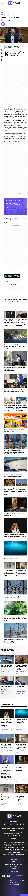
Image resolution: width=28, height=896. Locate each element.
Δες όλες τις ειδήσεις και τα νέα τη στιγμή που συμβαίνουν (16, 300)
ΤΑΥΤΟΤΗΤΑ (14, 859)
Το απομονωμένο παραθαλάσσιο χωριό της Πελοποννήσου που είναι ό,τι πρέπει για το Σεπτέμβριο (14, 346)
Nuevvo (17, 884)
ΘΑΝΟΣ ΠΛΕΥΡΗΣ (14, 281)
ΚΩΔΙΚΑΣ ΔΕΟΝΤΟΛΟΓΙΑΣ (14, 869)
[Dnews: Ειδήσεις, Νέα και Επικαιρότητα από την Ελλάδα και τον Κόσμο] (14, 3)
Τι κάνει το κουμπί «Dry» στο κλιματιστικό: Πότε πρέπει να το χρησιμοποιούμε (9, 573)
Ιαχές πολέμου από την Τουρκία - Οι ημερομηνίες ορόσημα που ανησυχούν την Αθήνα (9, 322)
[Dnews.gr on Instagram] (11, 824)
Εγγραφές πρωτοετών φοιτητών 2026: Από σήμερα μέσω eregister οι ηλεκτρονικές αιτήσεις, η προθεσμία (14, 369)
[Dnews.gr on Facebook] (5, 824)
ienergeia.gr (18, 729)
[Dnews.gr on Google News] (17, 824)
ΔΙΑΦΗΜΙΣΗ (14, 861)
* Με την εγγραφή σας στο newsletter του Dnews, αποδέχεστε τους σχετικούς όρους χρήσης (15, 212)
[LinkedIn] (1, 53)
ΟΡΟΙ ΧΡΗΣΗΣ (14, 863)
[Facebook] (1, 46)
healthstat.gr (4, 729)
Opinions (18, 671)
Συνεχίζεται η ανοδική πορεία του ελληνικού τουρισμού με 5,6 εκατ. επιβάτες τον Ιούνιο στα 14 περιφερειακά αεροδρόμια (15, 474)
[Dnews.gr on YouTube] (20, 824)
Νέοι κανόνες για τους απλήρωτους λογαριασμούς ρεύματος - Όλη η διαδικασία (21, 322)
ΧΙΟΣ (21, 287)
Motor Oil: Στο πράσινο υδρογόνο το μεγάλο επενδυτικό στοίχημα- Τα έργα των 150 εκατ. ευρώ (15, 618)
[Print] (1, 60)
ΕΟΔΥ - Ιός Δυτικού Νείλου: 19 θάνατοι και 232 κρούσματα (21, 489)
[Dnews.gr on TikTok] (14, 824)
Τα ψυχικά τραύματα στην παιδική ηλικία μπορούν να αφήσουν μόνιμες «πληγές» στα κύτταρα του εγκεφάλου (15, 536)
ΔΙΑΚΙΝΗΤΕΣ (13, 284)
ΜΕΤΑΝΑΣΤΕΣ (13, 287)
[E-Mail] (1, 56)
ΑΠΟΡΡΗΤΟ (24, 895)
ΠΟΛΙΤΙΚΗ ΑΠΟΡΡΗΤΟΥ (14, 866)
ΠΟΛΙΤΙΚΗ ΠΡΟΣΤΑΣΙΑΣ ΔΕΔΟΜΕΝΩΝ (14, 864)
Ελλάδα (2, 671)
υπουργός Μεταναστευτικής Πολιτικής (14, 109)
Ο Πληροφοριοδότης (5, 12)
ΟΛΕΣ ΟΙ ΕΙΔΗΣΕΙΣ (14, 821)
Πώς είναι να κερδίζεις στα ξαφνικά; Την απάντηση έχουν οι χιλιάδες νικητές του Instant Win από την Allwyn (14, 452)
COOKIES (14, 868)
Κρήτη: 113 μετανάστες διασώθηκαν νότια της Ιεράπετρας (6, 688)
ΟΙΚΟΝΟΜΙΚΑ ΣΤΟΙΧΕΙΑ (14, 871)
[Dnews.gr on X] (8, 824)
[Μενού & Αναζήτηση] (2, 3)
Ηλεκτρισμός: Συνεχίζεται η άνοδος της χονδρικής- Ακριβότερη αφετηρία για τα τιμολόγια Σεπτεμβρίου (14, 641)
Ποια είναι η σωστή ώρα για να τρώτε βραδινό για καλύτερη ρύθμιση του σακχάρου (9, 491)
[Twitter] (1, 49)
